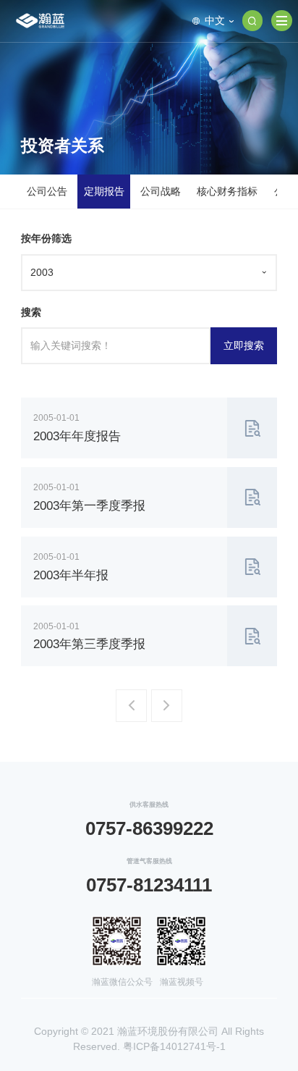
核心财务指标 (227, 191)
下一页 (169, 711)
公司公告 (47, 191)
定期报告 (104, 191)
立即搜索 (244, 345)
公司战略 (160, 191)
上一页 (133, 711)
